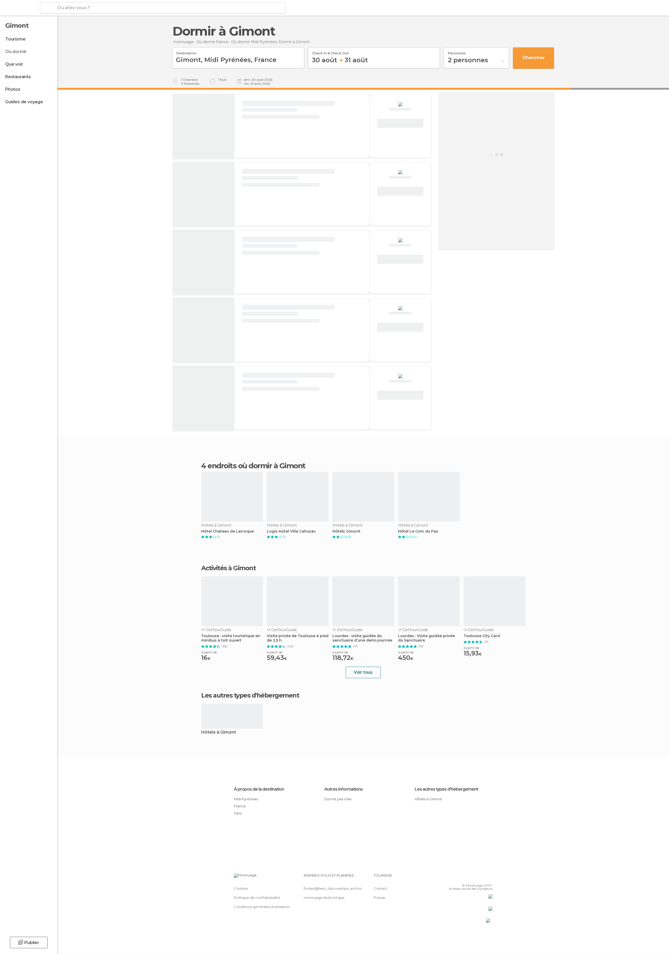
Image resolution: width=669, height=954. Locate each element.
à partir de (209, 652)
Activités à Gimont (228, 568)
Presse (379, 897)
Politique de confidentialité (257, 897)
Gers (238, 813)
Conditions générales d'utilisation (262, 907)
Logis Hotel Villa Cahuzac (291, 531)
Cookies (241, 888)
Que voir (14, 64)
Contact (381, 888)
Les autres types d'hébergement (446, 789)
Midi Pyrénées (246, 799)
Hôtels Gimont (346, 531)
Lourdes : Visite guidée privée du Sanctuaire (426, 638)
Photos (12, 89)
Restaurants (18, 76)
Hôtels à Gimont (218, 732)
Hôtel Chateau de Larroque (227, 531)
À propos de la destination (259, 789)
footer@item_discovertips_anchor (333, 888)
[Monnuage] (19, 8)
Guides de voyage (24, 101)
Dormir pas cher (338, 799)
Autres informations (343, 789)
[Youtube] (489, 877)
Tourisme (15, 39)
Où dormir (16, 51)
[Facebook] (463, 877)
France (240, 806)
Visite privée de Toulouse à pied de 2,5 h (297, 638)
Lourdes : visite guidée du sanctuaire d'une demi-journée (362, 638)
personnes (457, 51)
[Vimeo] (480, 877)
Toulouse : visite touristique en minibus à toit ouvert (230, 638)
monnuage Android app (324, 897)
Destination (186, 51)
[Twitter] (471, 877)
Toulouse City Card (482, 636)
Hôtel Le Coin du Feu (418, 531)
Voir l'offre (400, 123)
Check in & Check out (330, 51)
